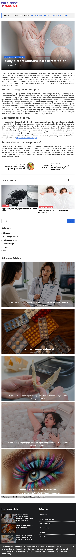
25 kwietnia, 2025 (42, 352)
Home (6, 15)
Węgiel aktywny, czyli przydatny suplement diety (19, 210)
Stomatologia (8, 244)
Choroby (6, 233)
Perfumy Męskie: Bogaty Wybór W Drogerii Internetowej (38, 493)
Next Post (54, 163)
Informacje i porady (21, 15)
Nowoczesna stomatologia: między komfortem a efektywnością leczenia (38, 396)
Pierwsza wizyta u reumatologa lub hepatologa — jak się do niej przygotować (38, 302)
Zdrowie (21, 57)
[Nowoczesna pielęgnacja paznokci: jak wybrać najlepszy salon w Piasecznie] (38, 425)
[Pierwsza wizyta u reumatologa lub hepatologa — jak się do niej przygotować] (38, 284)
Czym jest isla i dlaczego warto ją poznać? (38, 349)
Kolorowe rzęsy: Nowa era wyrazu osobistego (38, 489)
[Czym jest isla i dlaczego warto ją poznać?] (38, 331)
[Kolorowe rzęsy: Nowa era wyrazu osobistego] (38, 471)
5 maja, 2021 (19, 65)
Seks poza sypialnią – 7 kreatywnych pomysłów (53, 211)
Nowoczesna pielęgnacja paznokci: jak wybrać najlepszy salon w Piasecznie (38, 443)
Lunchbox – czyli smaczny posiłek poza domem (15, 168)
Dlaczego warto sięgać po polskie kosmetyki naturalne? (61, 168)
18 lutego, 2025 (42, 399)
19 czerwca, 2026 (42, 305)
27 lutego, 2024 (42, 496)
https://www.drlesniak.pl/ (26, 138)
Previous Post (20, 164)
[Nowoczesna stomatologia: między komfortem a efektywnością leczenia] (38, 378)
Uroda (5, 247)
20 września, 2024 (42, 445)
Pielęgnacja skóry (10, 240)
